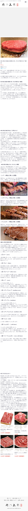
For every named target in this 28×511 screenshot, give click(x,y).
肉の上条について (17, 498)
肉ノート (9, 498)
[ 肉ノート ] (3, 68)
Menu (26, 1)
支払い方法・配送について (10, 500)
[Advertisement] (14, 22)
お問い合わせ (21, 500)
